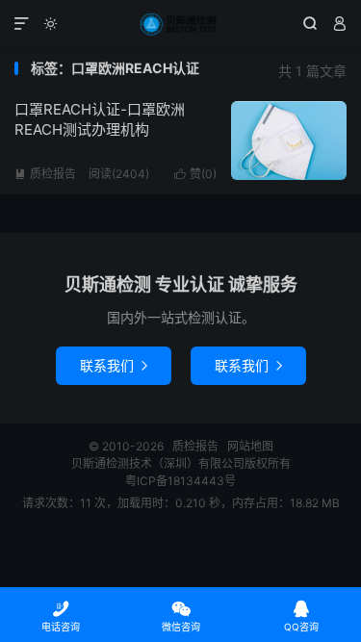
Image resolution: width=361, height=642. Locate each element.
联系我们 (113, 365)
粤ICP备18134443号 (180, 481)
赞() (195, 174)
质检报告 (180, 24)
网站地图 (250, 446)
